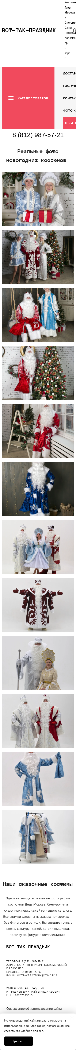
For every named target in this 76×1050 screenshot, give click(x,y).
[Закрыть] (72, 1017)
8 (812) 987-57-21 (38, 134)
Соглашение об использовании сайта (34, 1008)
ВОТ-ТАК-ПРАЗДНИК (28, 946)
